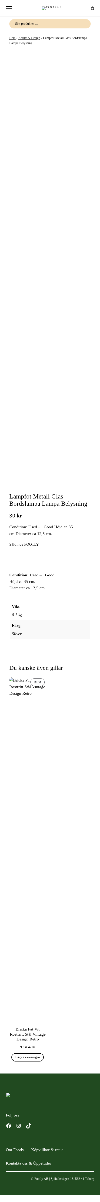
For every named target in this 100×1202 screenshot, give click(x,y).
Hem (12, 38)
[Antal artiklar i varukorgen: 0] (92, 8)
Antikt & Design (29, 38)
